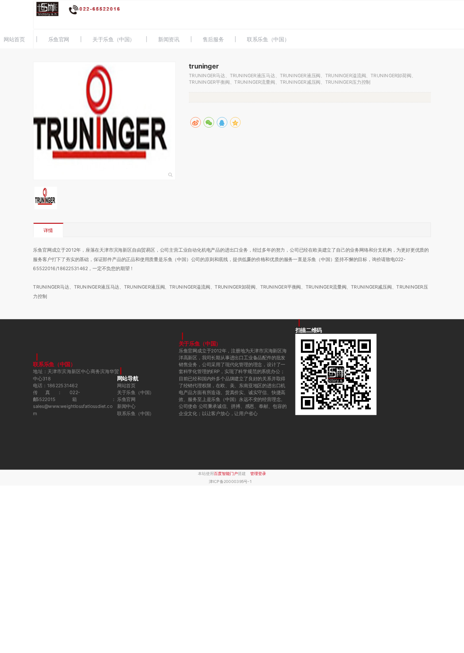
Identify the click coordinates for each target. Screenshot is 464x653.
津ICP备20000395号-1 (230, 481)
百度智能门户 (226, 473)
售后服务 (213, 39)
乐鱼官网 (59, 39)
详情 (48, 230)
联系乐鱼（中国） (268, 39)
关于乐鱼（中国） (113, 39)
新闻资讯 (168, 39)
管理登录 (258, 473)
